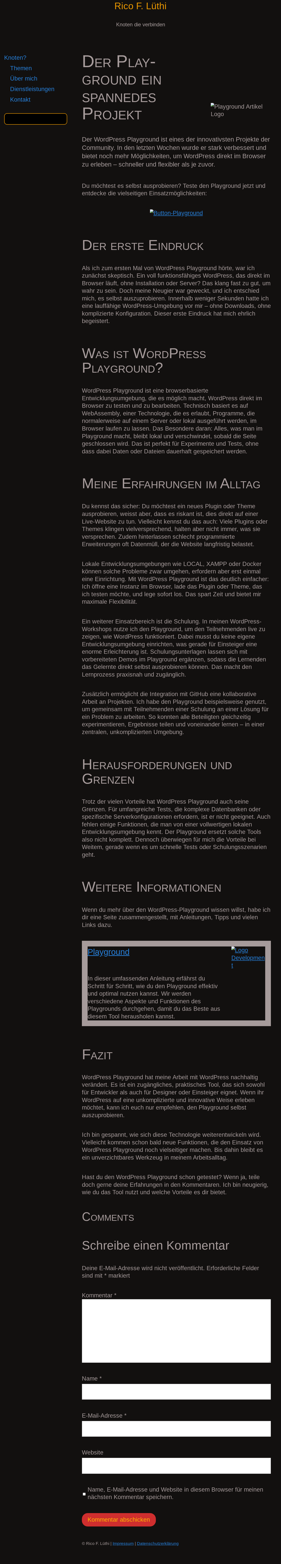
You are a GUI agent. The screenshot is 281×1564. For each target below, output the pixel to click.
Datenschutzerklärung (158, 1543)
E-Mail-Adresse (104, 1415)
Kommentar (99, 1295)
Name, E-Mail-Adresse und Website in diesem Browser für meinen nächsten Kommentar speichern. (175, 1493)
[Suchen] (62, 119)
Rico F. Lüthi (140, 6)
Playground (109, 952)
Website (92, 1452)
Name (92, 1378)
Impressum (123, 1543)
